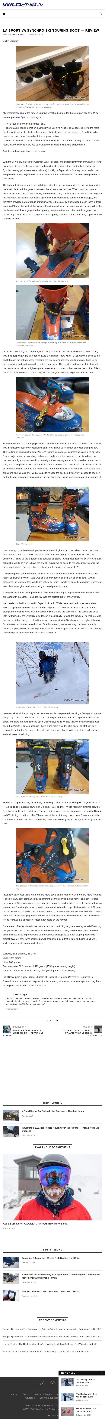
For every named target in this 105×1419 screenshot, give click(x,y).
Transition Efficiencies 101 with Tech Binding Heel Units (51, 1258)
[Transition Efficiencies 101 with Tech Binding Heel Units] (11, 1262)
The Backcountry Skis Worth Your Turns (86, 1395)
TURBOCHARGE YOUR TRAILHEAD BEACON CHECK (50, 1291)
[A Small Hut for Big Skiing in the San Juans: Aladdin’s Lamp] (11, 1115)
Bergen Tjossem (11, 1329)
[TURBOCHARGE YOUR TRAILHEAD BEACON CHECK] (11, 1295)
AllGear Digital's (50, 1405)
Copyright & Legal (49, 1398)
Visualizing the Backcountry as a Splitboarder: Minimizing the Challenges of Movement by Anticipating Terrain (61, 1276)
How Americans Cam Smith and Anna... (86, 1410)
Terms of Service (43, 1394)
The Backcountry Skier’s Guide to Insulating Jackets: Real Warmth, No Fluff (62, 1329)
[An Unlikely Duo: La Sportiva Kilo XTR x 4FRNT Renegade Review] (67, 1382)
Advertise (30, 1398)
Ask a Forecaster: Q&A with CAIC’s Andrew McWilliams (35, 1223)
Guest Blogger (18, 34)
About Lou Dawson (20, 1394)
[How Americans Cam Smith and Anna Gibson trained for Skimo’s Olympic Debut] (67, 1411)
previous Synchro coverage (25, 117)
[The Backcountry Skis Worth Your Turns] (67, 1397)
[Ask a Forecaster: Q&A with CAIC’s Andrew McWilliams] (52, 1187)
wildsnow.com (12, 1009)
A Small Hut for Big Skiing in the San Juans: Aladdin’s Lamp (53, 1111)
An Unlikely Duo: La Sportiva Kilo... (85, 1380)
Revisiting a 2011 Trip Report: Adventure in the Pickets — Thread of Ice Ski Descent (60, 1129)
